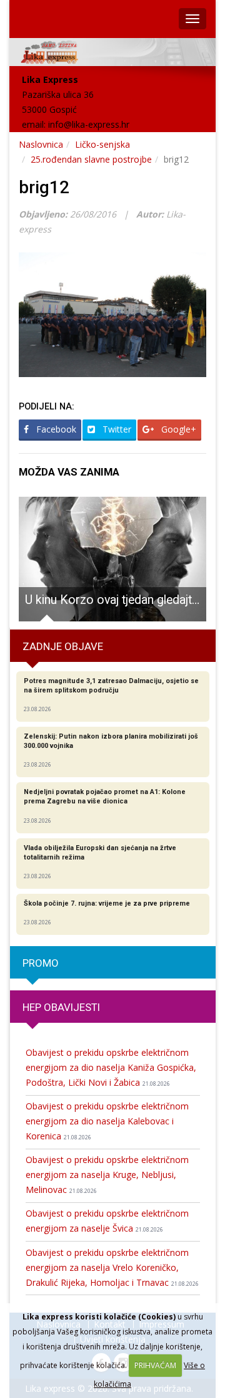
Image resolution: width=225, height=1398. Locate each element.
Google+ (177, 429)
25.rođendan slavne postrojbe (91, 159)
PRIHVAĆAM (155, 1365)
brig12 (44, 187)
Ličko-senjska (102, 144)
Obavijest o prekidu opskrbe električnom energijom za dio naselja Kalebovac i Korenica (107, 1121)
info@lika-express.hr (88, 124)
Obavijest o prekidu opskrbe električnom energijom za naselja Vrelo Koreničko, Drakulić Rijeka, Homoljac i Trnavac (112, 1267)
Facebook (55, 429)
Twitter (115, 429)
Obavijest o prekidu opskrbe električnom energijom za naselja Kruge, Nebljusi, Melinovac (107, 1174)
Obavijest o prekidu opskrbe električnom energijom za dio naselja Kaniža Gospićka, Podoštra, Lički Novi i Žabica (111, 1067)
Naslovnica (41, 144)
